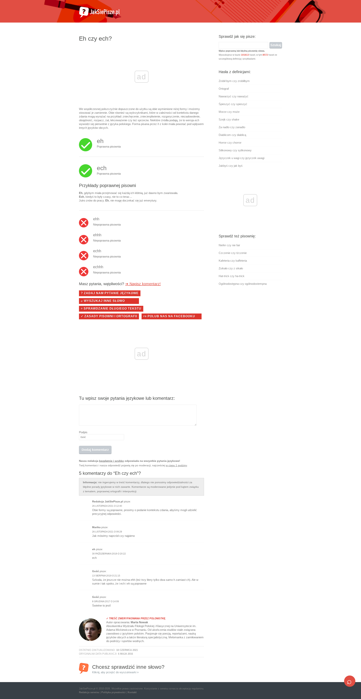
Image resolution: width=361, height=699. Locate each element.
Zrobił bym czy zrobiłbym (234, 81)
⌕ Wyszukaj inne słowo (103, 300)
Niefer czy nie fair (229, 245)
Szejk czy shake (229, 119)
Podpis (83, 432)
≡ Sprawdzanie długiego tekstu (111, 308)
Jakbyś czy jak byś (231, 165)
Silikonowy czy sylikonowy (235, 150)
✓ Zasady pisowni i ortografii (109, 316)
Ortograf (224, 88)
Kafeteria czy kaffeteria (233, 260)
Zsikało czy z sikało (231, 268)
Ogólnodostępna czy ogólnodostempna (243, 283)
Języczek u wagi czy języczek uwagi (241, 158)
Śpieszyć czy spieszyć (233, 104)
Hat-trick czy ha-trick (231, 276)
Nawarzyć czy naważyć (233, 96)
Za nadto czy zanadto (232, 127)
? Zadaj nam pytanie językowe (110, 293)
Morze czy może (229, 111)
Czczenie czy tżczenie (233, 252)
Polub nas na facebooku (169, 316)
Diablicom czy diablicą (232, 134)
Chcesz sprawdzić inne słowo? (128, 669)
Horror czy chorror (230, 142)
